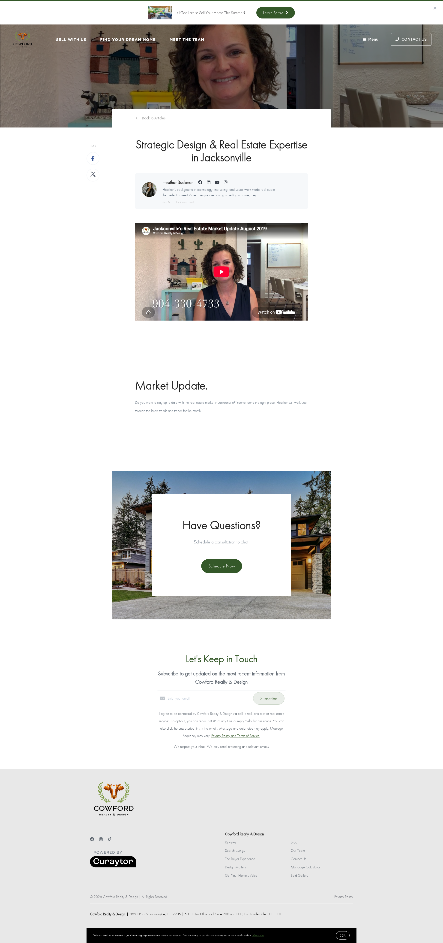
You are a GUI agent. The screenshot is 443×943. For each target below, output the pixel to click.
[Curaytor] (113, 866)
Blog (294, 842)
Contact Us (298, 858)
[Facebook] (92, 839)
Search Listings (235, 850)
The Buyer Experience (240, 858)
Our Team (298, 850)
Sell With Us (71, 39)
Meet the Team (187, 39)
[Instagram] (101, 839)
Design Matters (235, 867)
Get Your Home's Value (241, 875)
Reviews (230, 842)
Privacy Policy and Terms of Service (235, 735)
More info (258, 935)
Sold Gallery (299, 875)
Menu (373, 39)
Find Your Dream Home (128, 39)
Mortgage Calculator (305, 867)
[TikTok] (109, 839)
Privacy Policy (343, 896)
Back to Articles (153, 118)
